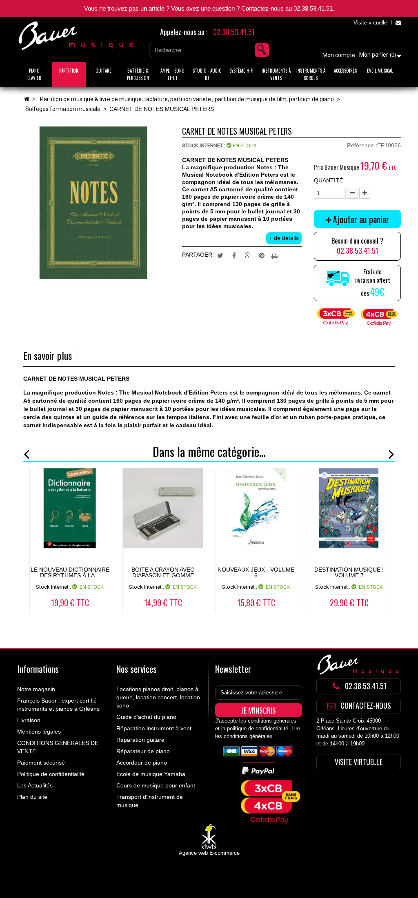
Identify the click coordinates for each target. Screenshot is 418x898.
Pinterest (262, 255)
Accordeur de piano (141, 762)
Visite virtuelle (370, 23)
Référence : (362, 145)
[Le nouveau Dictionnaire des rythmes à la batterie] (70, 508)
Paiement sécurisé (41, 762)
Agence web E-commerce (209, 853)
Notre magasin (36, 689)
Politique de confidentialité (50, 774)
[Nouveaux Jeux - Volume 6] (256, 508)
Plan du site (32, 797)
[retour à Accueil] (26, 99)
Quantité (328, 180)
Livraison (28, 720)
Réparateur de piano (143, 751)
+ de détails (284, 238)
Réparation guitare (140, 739)
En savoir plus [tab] (47, 355)
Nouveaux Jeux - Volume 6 (256, 572)
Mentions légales (39, 731)
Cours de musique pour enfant (155, 785)
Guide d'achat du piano (146, 717)
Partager (234, 255)
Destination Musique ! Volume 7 (349, 572)
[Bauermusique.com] (77, 36)
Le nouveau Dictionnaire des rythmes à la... (70, 572)
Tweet (220, 255)
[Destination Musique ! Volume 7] (349, 508)
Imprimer (275, 255)
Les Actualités (35, 785)
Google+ (248, 255)
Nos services (136, 668)
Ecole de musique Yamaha (150, 774)
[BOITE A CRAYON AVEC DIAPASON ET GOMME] (163, 508)
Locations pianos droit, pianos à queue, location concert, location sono (158, 697)
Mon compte (338, 55)
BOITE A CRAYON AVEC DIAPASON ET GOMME (162, 572)
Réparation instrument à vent (153, 728)
